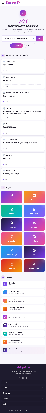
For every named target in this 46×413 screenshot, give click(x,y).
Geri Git (31, 45)
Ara (39, 38)
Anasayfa (17, 45)
